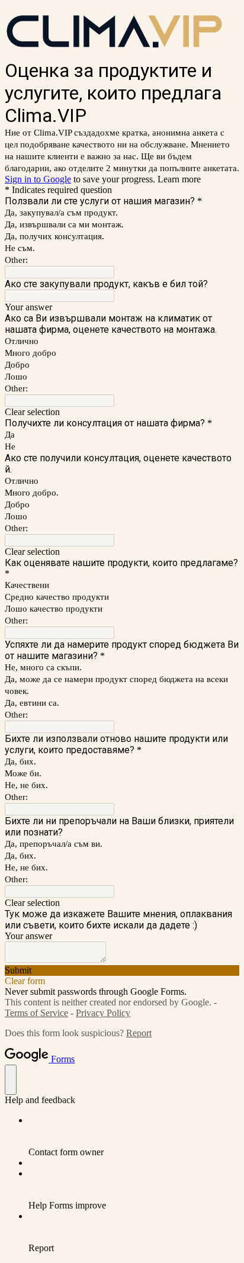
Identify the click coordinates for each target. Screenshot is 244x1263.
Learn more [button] (179, 179)
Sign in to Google (38, 179)
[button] (122, 412)
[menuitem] (133, 1136)
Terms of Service (36, 1013)
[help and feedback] (11, 1080)
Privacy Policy (103, 1013)
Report (139, 1033)
